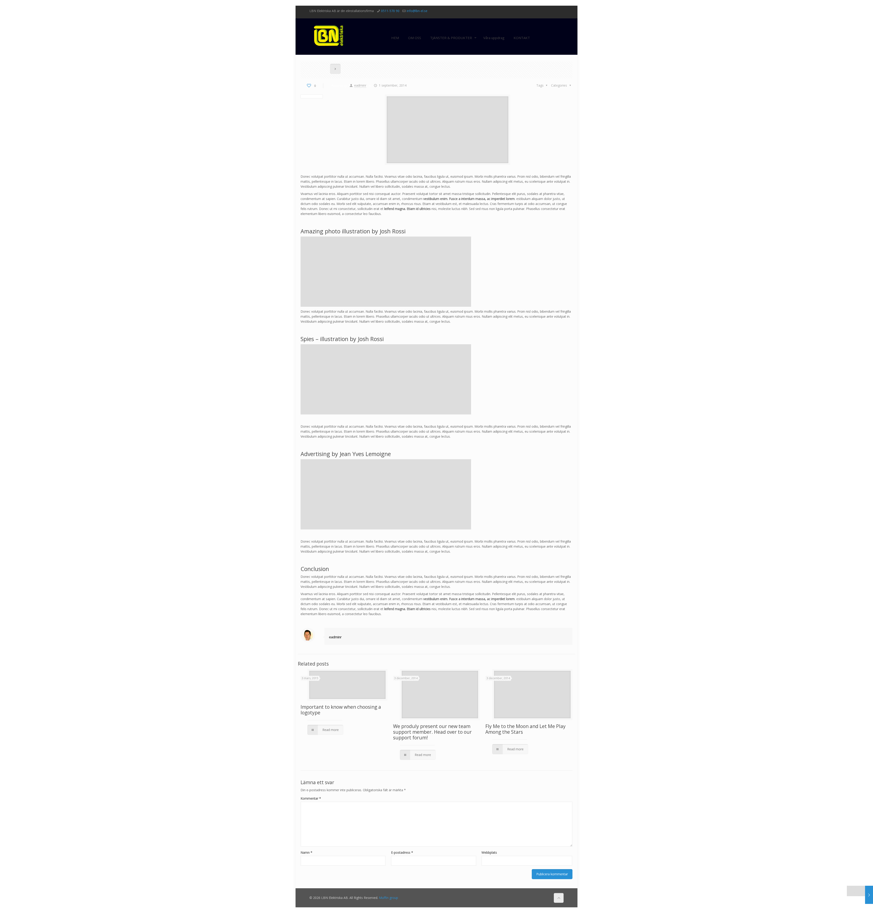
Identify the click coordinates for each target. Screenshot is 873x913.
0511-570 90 (390, 11)
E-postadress (402, 852)
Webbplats (489, 852)
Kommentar (311, 798)
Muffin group (388, 898)
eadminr (360, 85)
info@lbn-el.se (417, 11)
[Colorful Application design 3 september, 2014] (860, 895)
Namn (306, 852)
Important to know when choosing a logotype (341, 710)
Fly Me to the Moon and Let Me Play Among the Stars (525, 729)
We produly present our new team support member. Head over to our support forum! (432, 732)
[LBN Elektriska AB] (329, 32)
